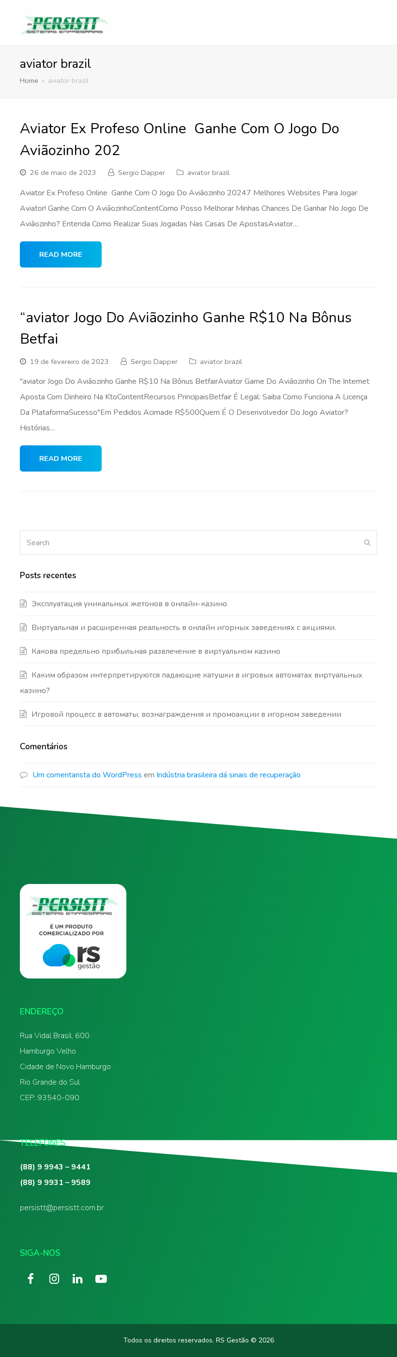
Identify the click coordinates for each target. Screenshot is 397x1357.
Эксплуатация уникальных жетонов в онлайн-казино (129, 604)
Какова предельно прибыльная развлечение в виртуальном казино (155, 651)
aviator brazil (208, 172)
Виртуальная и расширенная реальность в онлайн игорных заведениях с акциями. (183, 627)
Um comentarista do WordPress (87, 775)
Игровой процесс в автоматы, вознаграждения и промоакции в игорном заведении (186, 714)
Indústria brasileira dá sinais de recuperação (228, 775)
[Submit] (367, 543)
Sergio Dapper (141, 172)
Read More (60, 254)
